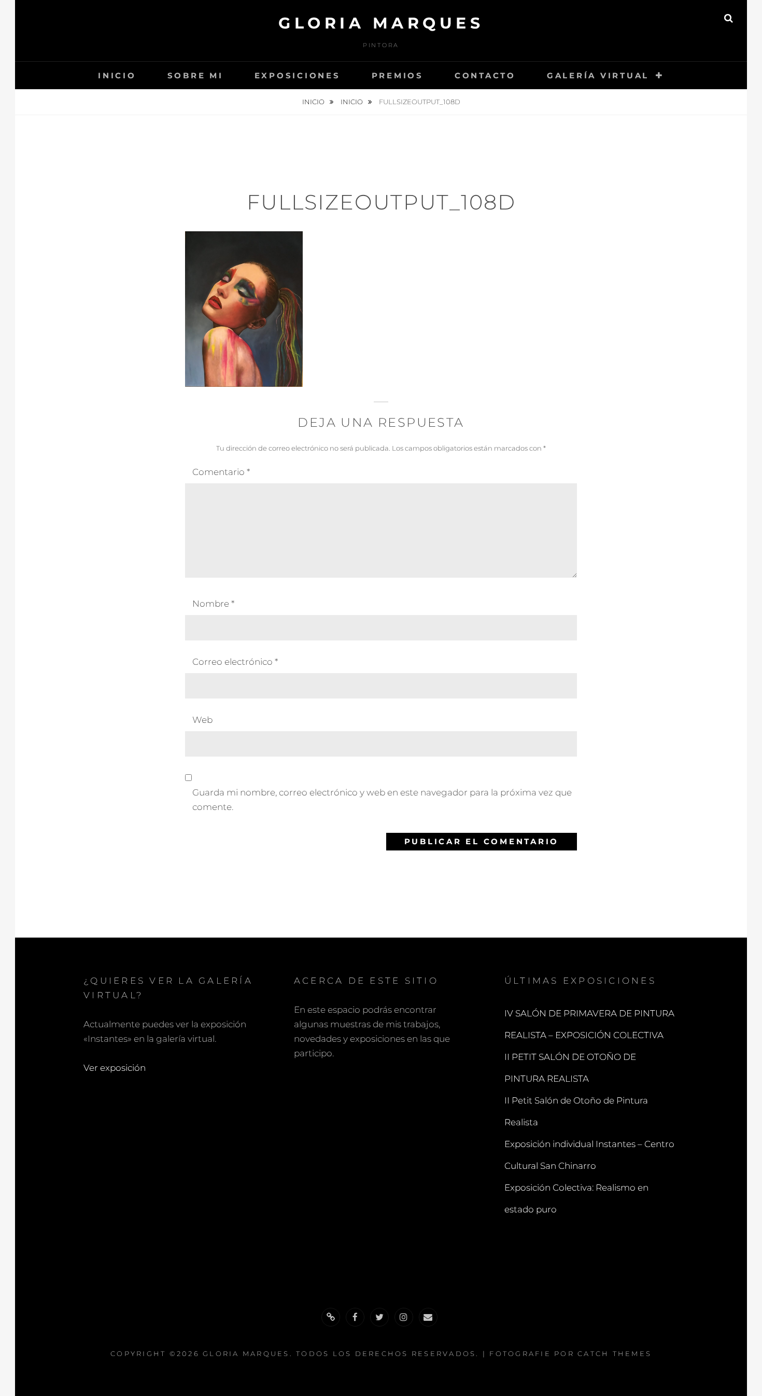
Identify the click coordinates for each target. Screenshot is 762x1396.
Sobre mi (195, 75)
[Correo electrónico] (428, 1317)
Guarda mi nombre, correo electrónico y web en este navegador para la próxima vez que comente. (382, 799)
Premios (398, 75)
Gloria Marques (381, 23)
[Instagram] (403, 1317)
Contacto (485, 75)
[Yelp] (330, 1317)
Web (202, 720)
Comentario (221, 472)
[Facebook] (355, 1317)
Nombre (213, 603)
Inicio (117, 75)
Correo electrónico (235, 662)
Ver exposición (114, 1068)
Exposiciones (298, 75)
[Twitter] (379, 1317)
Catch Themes (614, 1353)
